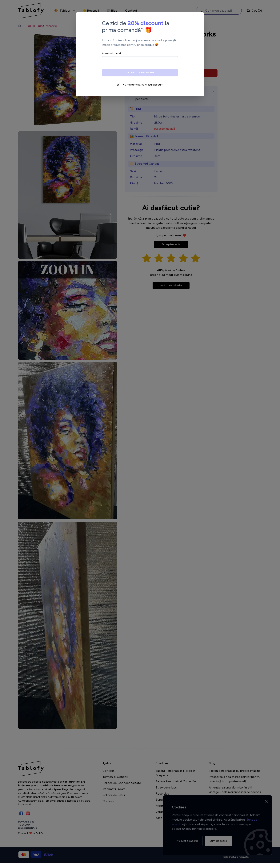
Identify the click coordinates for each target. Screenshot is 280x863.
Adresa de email (111, 53)
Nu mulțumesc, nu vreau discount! (143, 84)
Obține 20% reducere (140, 73)
